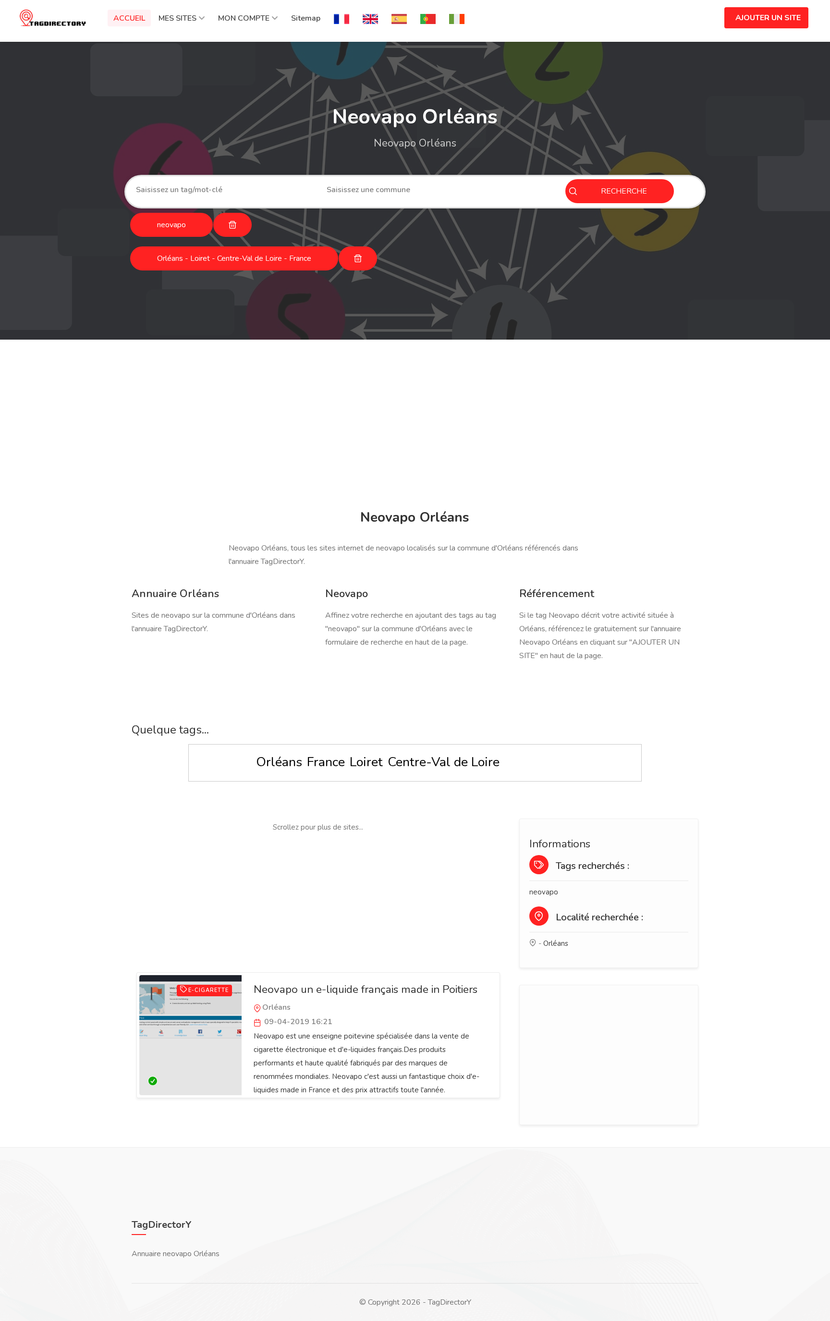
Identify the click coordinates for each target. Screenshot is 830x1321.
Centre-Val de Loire (444, 762)
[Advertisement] (412, 426)
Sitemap (305, 18)
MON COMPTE (243, 18)
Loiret (366, 762)
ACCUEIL (129, 18)
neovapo (543, 892)
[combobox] (224, 189)
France (326, 762)
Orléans (279, 762)
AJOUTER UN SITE (768, 17)
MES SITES (177, 18)
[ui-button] (232, 225)
